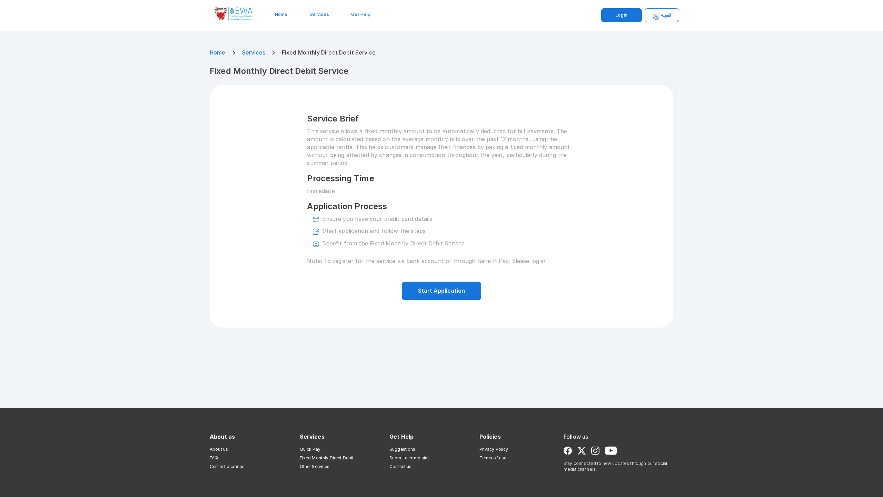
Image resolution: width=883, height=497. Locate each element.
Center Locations (227, 466)
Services (319, 14)
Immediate (321, 190)
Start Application (441, 290)
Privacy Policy (493, 449)
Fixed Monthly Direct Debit (327, 457)
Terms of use (493, 457)
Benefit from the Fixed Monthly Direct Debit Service (393, 243)
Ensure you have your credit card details (377, 218)
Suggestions (402, 449)
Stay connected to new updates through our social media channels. (615, 466)
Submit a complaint (409, 457)
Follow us (576, 436)
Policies (490, 436)
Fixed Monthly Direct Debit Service (279, 71)
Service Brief (333, 119)
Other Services (315, 466)
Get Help (360, 14)
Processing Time (340, 178)
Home (281, 14)
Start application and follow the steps (374, 230)
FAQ (214, 457)
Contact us (400, 466)
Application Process (347, 206)
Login (621, 15)
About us (222, 436)
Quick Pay (310, 449)
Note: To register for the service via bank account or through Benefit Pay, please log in (426, 260)
